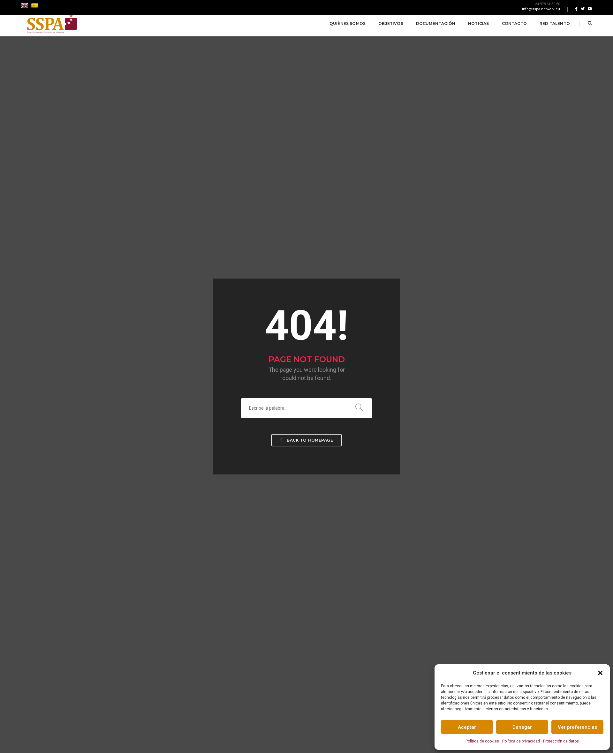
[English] (25, 5)
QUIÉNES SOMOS (347, 23)
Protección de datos (561, 741)
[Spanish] (35, 5)
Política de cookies (482, 741)
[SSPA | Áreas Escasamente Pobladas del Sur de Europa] (52, 23)
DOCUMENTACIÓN (435, 23)
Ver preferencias (577, 727)
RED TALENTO (555, 23)
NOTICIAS (478, 23)
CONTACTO (514, 23)
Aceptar (467, 727)
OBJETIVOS (390, 23)
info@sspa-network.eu (541, 9)
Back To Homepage (309, 440)
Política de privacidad (521, 741)
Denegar (522, 727)
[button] (600, 673)
